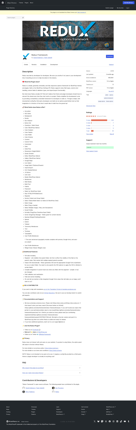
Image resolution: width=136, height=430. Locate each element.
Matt (108, 409)
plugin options (101, 101)
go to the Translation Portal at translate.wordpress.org (60, 289)
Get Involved (84, 407)
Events (83, 409)
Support (111, 64)
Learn (57, 407)
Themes (33, 409)
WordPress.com (111, 407)
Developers (59, 412)
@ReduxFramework (45, 334)
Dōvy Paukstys (30, 392)
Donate (83, 412)
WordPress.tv (60, 414)
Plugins (33, 412)
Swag (83, 414)
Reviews (34, 64)
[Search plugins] (23, 17)
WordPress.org (42, 332)
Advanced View (90, 106)
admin (106, 95)
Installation (43, 64)
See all (112, 134)
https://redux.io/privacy (51, 348)
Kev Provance (59, 388)
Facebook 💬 (36, 329)
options (111, 95)
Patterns (33, 414)
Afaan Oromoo (25, 421)
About (7, 407)
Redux (57, 392)
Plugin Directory (10, 8)
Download (110, 56)
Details (26, 64)
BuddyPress (110, 414)
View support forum (92, 151)
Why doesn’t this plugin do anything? (33, 368)
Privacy (8, 414)
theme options (109, 101)
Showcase (34, 407)
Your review (89, 134)
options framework (108, 98)
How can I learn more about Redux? (32, 373)
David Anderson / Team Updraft (42, 57)
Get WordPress (128, 2)
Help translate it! (81, 12)
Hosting (8, 412)
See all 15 (111, 91)
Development (54, 64)
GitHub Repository (49, 293)
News (7, 409)
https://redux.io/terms (55, 350)
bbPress (109, 412)
